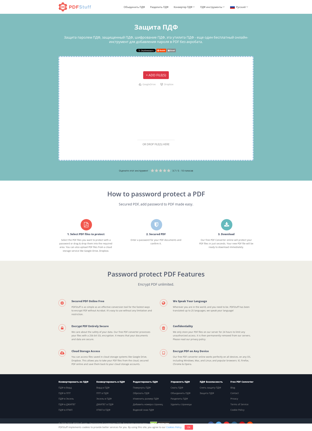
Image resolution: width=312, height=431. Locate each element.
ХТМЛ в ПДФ (103, 409)
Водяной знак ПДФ (143, 409)
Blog (232, 387)
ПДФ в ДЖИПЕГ (67, 404)
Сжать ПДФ (177, 387)
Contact (234, 393)
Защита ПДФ (207, 393)
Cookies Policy (173, 427)
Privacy (234, 398)
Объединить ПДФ (134, 7)
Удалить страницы (181, 404)
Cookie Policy (237, 409)
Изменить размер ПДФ (146, 398)
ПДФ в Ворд (65, 387)
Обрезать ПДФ (141, 393)
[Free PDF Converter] (75, 6)
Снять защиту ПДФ (210, 387)
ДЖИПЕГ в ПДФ (104, 404)
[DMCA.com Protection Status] (160, 423)
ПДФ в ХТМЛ (65, 409)
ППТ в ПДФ (102, 393)
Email (172, 50)
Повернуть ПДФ (142, 387)
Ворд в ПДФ (103, 387)
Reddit (162, 50)
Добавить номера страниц (148, 404)
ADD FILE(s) (156, 75)
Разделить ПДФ (159, 7)
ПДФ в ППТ (64, 393)
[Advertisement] (156, 112)
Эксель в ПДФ (104, 398)
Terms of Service (239, 404)
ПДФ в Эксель (66, 398)
